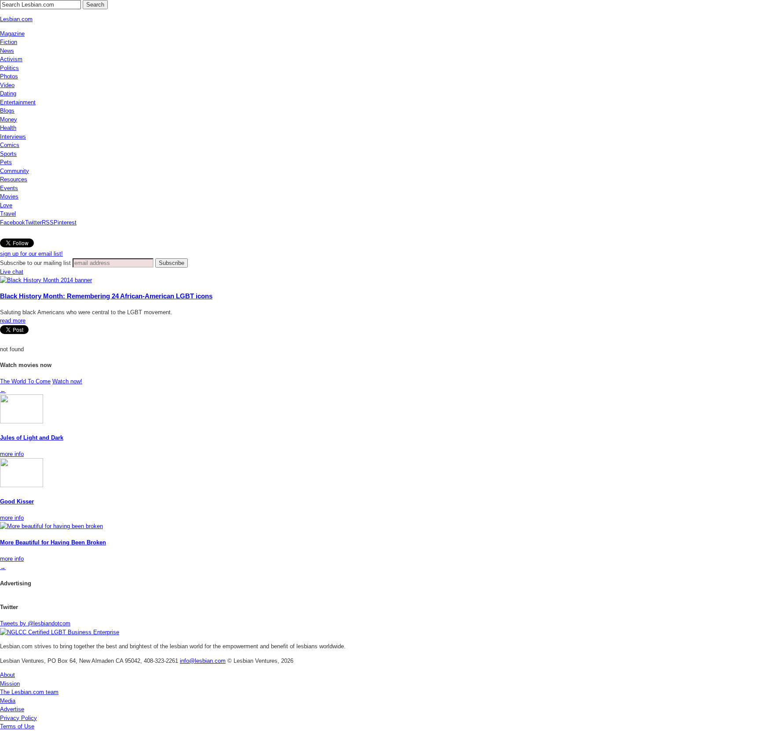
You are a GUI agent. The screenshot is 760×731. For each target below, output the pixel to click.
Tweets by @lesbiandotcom (35, 623)
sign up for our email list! (31, 253)
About (7, 675)
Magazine (12, 33)
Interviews (13, 136)
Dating (8, 93)
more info (12, 454)
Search (95, 4)
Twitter (33, 222)
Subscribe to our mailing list (35, 263)
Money (8, 119)
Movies (9, 196)
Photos (9, 76)
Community (14, 171)
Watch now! (67, 381)
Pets (6, 162)
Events (9, 188)
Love (6, 205)
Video (7, 85)
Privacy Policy (18, 718)
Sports (8, 154)
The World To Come (25, 381)
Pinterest (65, 222)
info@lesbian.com (203, 661)
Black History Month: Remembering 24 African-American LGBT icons (106, 296)
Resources (13, 179)
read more (13, 320)
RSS (48, 222)
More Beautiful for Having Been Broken (53, 542)
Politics (9, 68)
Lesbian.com (16, 19)
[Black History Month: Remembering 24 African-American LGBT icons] (46, 280)
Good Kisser (17, 501)
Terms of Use (17, 726)
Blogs (7, 110)
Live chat (11, 271)
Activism (11, 59)
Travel (8, 213)
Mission (10, 683)
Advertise (12, 709)
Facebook (12, 222)
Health (8, 128)
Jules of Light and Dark (31, 437)
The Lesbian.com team (29, 692)
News (7, 51)
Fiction (8, 42)
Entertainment (18, 102)
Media (7, 701)
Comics (9, 145)
